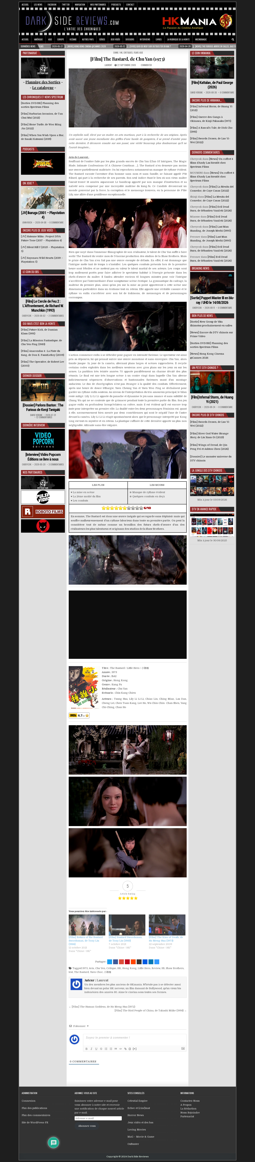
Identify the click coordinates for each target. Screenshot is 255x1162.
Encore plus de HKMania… (207, 100)
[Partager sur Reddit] (133, 961)
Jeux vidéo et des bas (140, 1122)
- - (43, 87)
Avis (91, 968)
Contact (130, 4)
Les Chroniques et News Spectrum (43, 97)
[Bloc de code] (120, 1049)
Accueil (25, 4)
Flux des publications (34, 1108)
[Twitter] (218, 40)
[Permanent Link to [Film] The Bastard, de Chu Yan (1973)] (128, 97)
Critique (111, 968)
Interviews (145, 39)
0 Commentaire (56, 222)
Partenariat (187, 1116)
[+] (135, 1048)
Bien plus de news (202, 316)
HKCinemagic (201, 39)
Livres (159, 39)
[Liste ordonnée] (106, 1049)
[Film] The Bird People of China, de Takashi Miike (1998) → (151, 1010)
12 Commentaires (44, 417)
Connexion (28, 1100)
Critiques (128, 52)
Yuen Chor (96, 972)
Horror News (136, 1115)
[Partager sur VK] (139, 961)
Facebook (52, 4)
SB (163, 968)
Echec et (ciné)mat (139, 1108)
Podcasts (116, 4)
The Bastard (81, 972)
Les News (38, 4)
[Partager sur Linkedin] (150, 961)
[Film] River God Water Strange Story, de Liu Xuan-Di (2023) (209, 435)
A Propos (186, 1104)
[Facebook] (223, 40)
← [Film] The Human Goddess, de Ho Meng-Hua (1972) (102, 1006)
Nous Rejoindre (190, 1112)
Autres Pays (88, 39)
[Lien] (125, 1049)
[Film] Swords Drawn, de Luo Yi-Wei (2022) (210, 423)
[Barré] (101, 1049)
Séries (102, 39)
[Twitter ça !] (109, 961)
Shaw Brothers (175, 968)
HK (119, 968)
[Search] (233, 40)
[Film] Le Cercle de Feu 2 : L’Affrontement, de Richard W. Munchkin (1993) (43, 306)
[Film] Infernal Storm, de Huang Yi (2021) (212, 399)
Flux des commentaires (36, 1115)
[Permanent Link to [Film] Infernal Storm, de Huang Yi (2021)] (212, 382)
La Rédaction (188, 1108)
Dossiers (130, 39)
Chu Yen (100, 968)
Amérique (38, 39)
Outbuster (133, 1144)
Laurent (108, 65)
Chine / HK (117, 52)
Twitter (66, 4)
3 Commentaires (56, 464)
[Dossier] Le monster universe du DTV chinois (210, 458)
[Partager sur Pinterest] (127, 961)
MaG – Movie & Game (141, 1136)
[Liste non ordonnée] (110, 1049)
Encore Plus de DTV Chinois (208, 415)
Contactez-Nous (190, 1100)
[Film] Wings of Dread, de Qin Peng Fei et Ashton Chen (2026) (209, 447)
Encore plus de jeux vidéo (38, 230)
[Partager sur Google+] (121, 961)
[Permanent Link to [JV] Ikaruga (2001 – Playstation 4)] (43, 198)
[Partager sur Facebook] (115, 961)
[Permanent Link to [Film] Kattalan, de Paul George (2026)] (212, 68)
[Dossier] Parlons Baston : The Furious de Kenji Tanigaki (43, 407)
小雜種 (107, 972)
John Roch (27, 222)
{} (130, 1048)
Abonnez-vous (87, 1126)
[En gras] (86, 1049)
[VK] (228, 40)
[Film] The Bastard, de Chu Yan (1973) (127, 59)
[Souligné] (96, 1049)
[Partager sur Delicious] (156, 961)
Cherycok (26, 316)
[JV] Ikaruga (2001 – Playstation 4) (43, 215)
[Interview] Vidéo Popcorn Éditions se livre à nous (43, 456)
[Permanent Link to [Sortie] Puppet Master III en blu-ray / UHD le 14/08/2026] (212, 283)
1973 (85, 968)
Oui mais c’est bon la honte (39, 324)
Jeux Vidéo (115, 39)
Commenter (146, 65)
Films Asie (138, 52)
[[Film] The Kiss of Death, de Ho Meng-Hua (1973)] (167, 924)
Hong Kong (129, 968)
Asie (50, 39)
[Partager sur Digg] (145, 961)
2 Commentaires (56, 316)
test (71, 972)
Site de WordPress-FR (35, 1122)
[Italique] (91, 1049)
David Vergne (36, 415)
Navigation (80, 4)
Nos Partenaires (98, 4)
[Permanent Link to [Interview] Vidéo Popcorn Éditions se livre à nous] (43, 440)
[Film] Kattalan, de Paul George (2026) (212, 84)
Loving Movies (137, 1129)
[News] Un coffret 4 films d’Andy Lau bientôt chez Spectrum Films (211, 163)
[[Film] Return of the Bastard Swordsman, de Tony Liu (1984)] (87, 924)
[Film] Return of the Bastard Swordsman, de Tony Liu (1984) (86, 941)
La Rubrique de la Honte (178, 39)
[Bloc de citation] (115, 1049)
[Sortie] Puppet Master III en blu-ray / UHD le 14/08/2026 (212, 300)
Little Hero (144, 968)
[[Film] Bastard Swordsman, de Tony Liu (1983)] (127, 924)
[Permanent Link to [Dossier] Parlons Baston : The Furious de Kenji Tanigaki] (43, 390)
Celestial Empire (137, 1100)
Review (156, 968)
